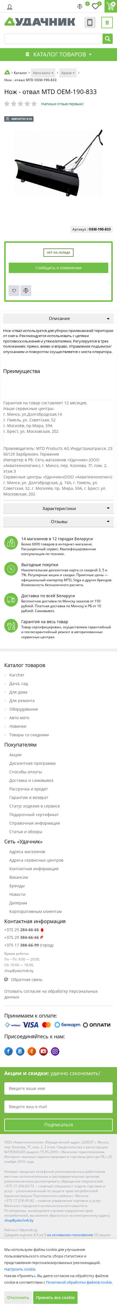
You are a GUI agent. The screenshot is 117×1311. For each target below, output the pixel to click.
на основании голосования (70, 1234)
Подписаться (58, 1125)
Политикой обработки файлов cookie (79, 1282)
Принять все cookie (55, 1297)
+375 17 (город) (28, 945)
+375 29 (21, 929)
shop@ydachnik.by (19, 1220)
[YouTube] (43, 1051)
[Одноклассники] (32, 1051)
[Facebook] (8, 1051)
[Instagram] (55, 1051)
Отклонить (18, 1297)
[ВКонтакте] (20, 1051)
